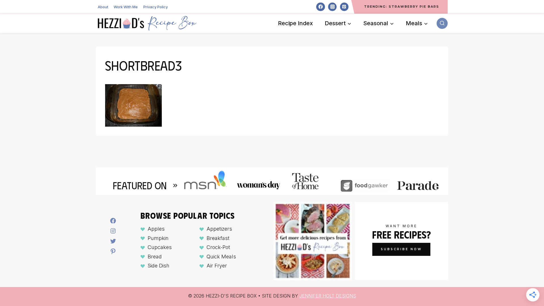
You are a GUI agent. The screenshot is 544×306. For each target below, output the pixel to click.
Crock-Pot (218, 247)
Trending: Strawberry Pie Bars (401, 6)
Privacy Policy (155, 7)
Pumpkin (158, 238)
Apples (156, 229)
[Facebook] (320, 7)
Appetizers (219, 229)
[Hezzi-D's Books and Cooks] (147, 23)
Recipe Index (295, 23)
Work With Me (126, 7)
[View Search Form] (442, 23)
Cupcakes (160, 247)
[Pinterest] (344, 7)
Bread (155, 257)
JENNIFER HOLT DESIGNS (327, 296)
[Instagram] (332, 7)
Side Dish (158, 266)
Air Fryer (217, 266)
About (103, 7)
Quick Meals (221, 257)
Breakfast (218, 238)
